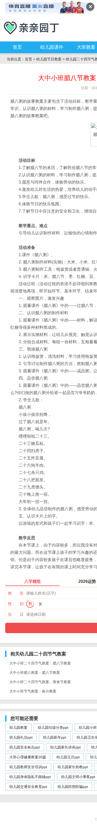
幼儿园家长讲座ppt (65, 747)
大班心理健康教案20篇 (27, 757)
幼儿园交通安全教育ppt (28, 787)
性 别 (16, 604)
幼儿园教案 (18, 727)
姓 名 (16, 593)
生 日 (16, 614)
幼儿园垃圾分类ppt (53, 727)
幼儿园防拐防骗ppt (72, 787)
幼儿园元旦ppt (68, 757)
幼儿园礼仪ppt (21, 737)
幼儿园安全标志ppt (24, 747)
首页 (17, 47)
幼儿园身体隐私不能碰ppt (30, 777)
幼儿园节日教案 (49, 59)
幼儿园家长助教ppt (72, 767)
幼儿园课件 (51, 47)
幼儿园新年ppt (54, 737)
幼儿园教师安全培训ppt (28, 767)
